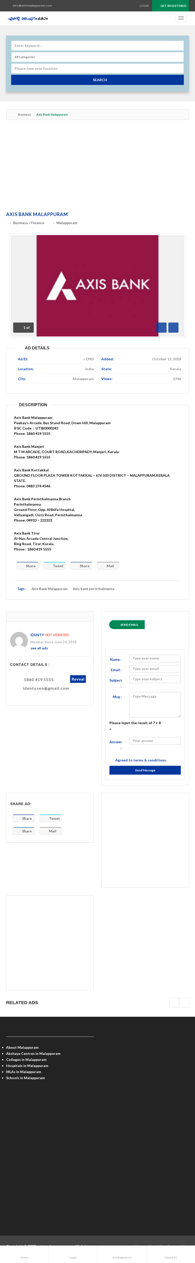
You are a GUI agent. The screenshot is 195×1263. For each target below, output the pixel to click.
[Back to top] (178, 1231)
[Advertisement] (97, 166)
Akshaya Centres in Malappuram (33, 1053)
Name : (116, 659)
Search (100, 80)
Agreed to (141, 760)
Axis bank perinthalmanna (93, 589)
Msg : (117, 697)
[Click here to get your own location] (179, 68)
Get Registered (173, 6)
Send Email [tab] (129, 625)
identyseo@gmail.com (46, 688)
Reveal (78, 679)
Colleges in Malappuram (26, 1059)
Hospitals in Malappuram (27, 1065)
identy (37, 635)
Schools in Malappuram (25, 1078)
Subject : (115, 683)
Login (144, 5)
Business (24, 114)
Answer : (115, 745)
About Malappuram (22, 1047)
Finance (37, 223)
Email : (116, 670)
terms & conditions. (150, 760)
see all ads (39, 648)
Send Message (145, 770)
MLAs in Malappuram (23, 1072)
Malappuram (66, 223)
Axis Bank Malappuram (37, 214)
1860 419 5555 (39, 679)
